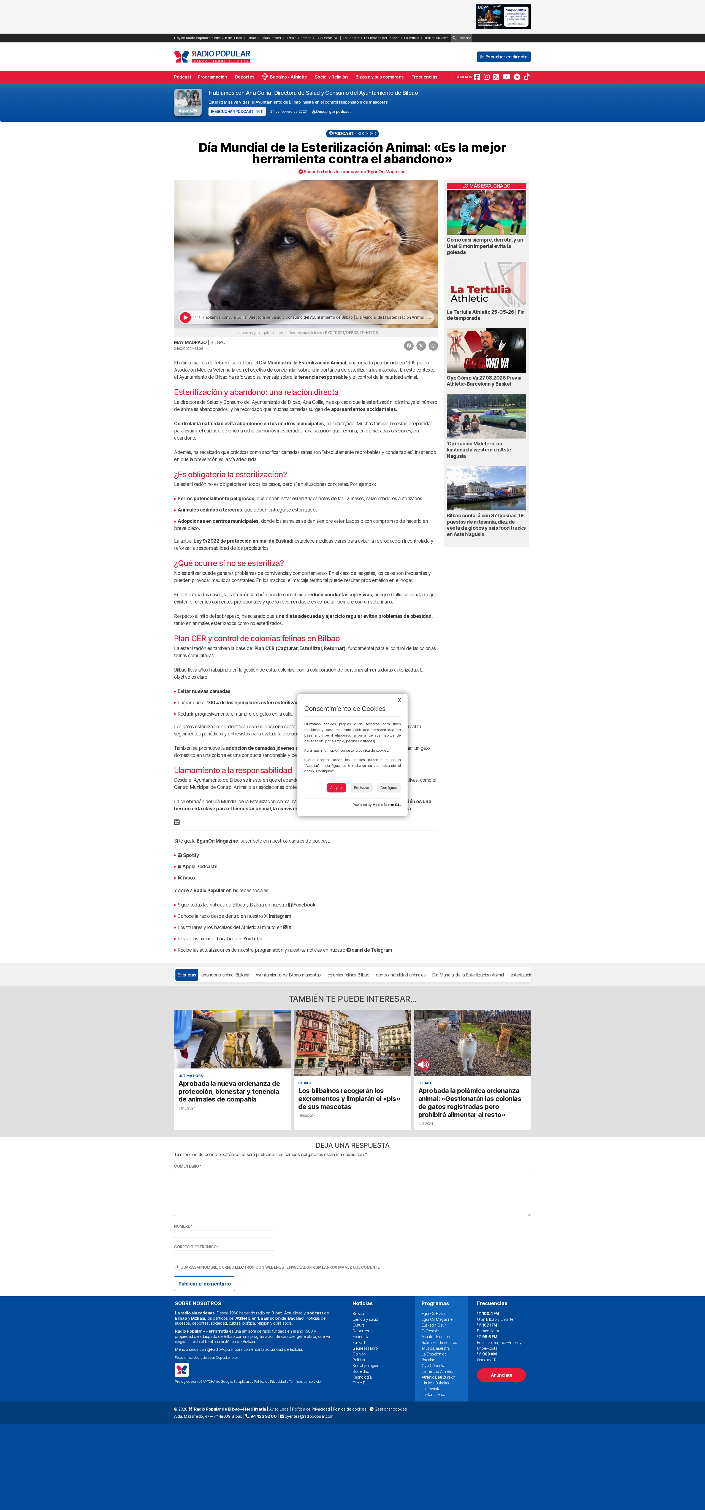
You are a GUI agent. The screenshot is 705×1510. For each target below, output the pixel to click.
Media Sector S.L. (386, 805)
